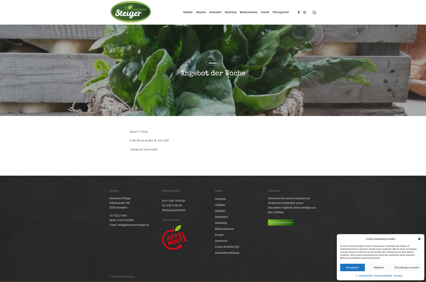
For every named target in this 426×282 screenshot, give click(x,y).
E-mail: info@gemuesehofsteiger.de (129, 224)
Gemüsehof (215, 12)
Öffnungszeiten (281, 12)
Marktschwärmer (249, 12)
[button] (419, 239)
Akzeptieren (352, 267)
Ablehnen (379, 267)
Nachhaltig (230, 12)
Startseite (220, 199)
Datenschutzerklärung (383, 275)
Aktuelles (201, 12)
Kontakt (265, 12)
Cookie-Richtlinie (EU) (227, 246)
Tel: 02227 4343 (118, 215)
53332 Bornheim (118, 207)
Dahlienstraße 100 (119, 203)
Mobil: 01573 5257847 (121, 220)
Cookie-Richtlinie (365, 275)
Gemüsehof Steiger (120, 198)
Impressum (398, 275)
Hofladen (188, 12)
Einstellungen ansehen (407, 267)
